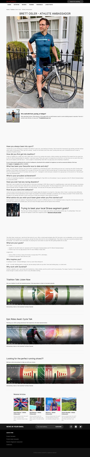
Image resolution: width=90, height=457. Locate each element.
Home (7, 9)
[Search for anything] (75, 1)
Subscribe (58, 426)
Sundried (39, 452)
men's (10, 164)
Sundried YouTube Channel (26, 306)
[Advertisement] (45, 133)
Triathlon (12, 9)
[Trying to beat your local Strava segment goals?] (13, 209)
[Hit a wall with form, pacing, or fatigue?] (13, 116)
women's (17, 164)
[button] (9, 4)
